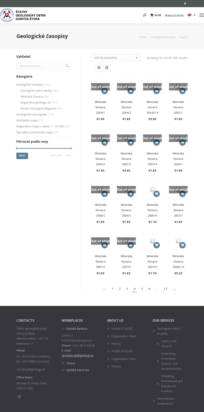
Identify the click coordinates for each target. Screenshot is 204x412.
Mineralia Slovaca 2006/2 (100, 210)
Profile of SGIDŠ (122, 328)
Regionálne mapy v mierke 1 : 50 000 (40, 126)
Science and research (168, 343)
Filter (22, 155)
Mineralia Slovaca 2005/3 (126, 158)
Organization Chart (124, 336)
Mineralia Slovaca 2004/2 (126, 107)
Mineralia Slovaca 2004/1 (100, 107)
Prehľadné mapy (26, 120)
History (116, 344)
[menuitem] (191, 15)
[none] (191, 15)
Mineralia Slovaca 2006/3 (126, 210)
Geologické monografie (31, 114)
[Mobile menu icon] (201, 15)
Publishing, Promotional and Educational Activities (172, 383)
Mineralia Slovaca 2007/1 (178, 210)
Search (67, 66)
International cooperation (165, 401)
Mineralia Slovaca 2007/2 (100, 261)
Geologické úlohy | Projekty (169, 331)
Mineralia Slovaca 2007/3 (126, 261)
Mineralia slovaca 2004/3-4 (152, 107)
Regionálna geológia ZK (35, 102)
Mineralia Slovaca (31, 96)
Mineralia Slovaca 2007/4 (152, 261)
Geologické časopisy (29, 84)
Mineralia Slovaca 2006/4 (152, 210)
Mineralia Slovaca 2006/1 (178, 158)
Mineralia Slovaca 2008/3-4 (178, 261)
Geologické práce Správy (36, 90)
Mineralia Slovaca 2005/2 (100, 158)
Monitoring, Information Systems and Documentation (171, 361)
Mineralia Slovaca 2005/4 (152, 158)
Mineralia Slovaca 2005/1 (178, 107)
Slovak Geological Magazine (38, 108)
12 (165, 289)
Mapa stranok (174, 15)
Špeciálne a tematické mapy (34, 132)
